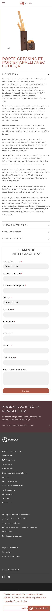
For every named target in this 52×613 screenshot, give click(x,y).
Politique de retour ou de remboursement (20, 527)
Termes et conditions (11, 523)
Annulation (7, 532)
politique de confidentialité (14, 519)
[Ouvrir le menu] (6, 3)
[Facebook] (3, 577)
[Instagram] (8, 577)
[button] (20, 601)
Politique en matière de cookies (16, 514)
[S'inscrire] (46, 426)
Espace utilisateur (10, 548)
